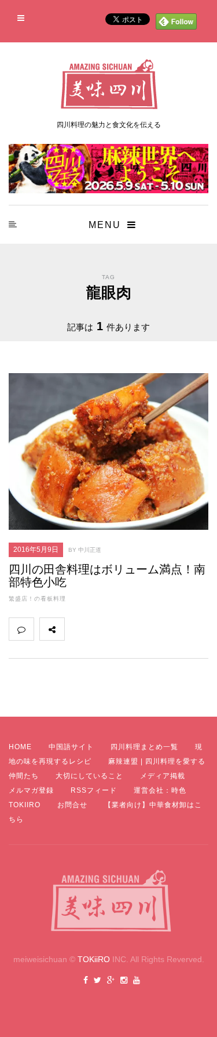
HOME (20, 747)
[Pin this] (153, 629)
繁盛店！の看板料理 (37, 598)
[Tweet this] (102, 629)
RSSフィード (94, 790)
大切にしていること (89, 776)
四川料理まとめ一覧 (144, 747)
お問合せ (72, 805)
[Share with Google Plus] (128, 629)
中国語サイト (71, 747)
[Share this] (77, 629)
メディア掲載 (162, 776)
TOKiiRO (94, 959)
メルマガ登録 (31, 790)
